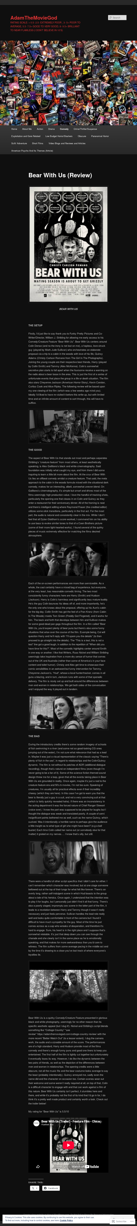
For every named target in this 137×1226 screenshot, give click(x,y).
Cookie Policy (66, 1220)
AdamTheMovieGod (33, 17)
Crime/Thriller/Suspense (85, 128)
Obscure (82, 136)
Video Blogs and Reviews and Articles (67, 143)
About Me (27, 128)
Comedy (64, 128)
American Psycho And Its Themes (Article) (32, 150)
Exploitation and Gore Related (25, 136)
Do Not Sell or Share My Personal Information (92, 1214)
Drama (51, 128)
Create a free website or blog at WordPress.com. (47, 1214)
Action (40, 128)
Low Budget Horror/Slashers (59, 136)
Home (14, 128)
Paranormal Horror (100, 136)
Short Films (37, 143)
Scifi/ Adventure (19, 143)
